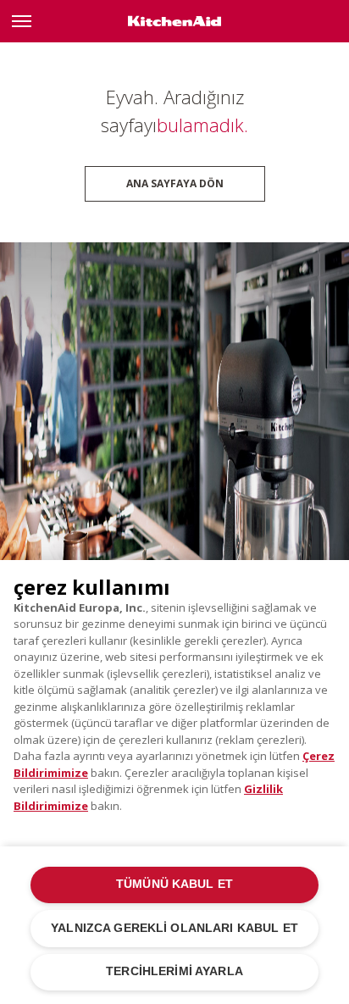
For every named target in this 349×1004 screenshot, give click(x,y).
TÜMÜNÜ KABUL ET (174, 884)
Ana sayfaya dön (175, 183)
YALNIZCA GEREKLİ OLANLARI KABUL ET (174, 928)
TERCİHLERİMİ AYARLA (174, 971)
